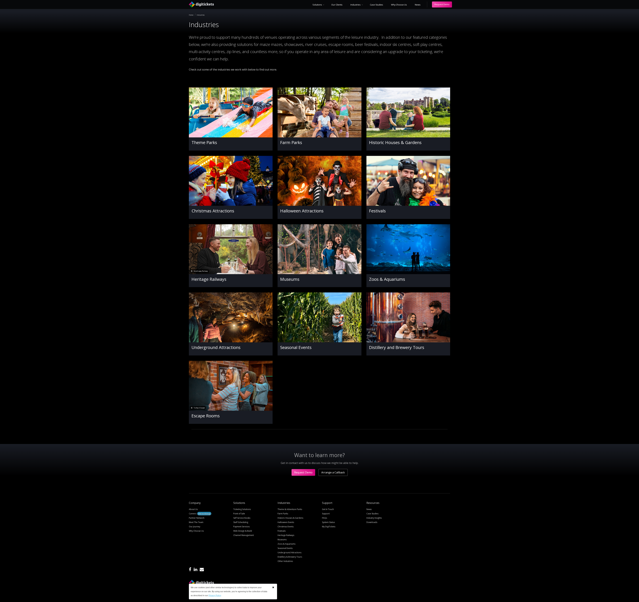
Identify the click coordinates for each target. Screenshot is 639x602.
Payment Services (241, 526)
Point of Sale (239, 513)
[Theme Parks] (231, 112)
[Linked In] (195, 569)
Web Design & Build (242, 530)
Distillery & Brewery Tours (290, 556)
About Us (193, 509)
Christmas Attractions (213, 211)
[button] (273, 587)
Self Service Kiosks (241, 517)
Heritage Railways (209, 279)
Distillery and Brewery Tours (396, 347)
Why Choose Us (399, 4)
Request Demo (441, 4)
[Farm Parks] (319, 112)
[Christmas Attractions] (231, 181)
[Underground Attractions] (231, 317)
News (418, 4)
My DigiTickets (328, 526)
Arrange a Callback (333, 472)
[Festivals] (408, 181)
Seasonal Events (296, 347)
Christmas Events (286, 526)
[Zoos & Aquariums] (408, 249)
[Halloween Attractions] (319, 181)
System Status (328, 522)
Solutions (317, 4)
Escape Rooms (206, 416)
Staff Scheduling (240, 522)
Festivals (377, 211)
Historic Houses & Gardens (395, 142)
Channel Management (243, 535)
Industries (355, 4)
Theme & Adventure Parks (290, 509)
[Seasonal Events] (319, 317)
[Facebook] (190, 569)
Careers (199, 513)
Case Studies (376, 4)
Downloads (371, 522)
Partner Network (196, 517)
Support (326, 513)
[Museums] (319, 249)
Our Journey (194, 526)
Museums (289, 279)
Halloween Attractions (301, 211)
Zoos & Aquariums (387, 279)
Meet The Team (196, 522)
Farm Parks (291, 142)
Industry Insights (374, 517)
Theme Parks (204, 142)
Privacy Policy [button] (215, 595)
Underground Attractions (216, 347)
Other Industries (285, 561)
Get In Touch (328, 509)
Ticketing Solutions (242, 509)
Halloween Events (286, 522)
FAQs (324, 517)
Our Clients (336, 4)
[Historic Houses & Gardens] (408, 112)
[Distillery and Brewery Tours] (408, 317)
